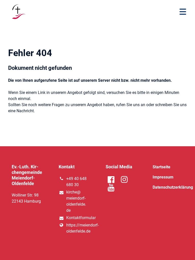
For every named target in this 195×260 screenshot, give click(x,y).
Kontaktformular (77, 217)
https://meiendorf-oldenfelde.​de (77, 228)
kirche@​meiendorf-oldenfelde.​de (76, 201)
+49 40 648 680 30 (76, 181)
